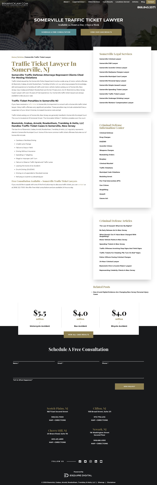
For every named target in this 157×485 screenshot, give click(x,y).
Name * (16, 363)
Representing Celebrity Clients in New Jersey (117, 270)
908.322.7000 (57, 417)
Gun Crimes (104, 185)
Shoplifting (103, 190)
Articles (135, 2)
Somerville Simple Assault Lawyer (112, 85)
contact (81, 184)
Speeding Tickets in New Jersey (112, 244)
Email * (60, 363)
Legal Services (79, 2)
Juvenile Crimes (105, 146)
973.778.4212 (99, 417)
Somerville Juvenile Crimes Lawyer (113, 68)
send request (129, 386)
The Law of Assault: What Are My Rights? (115, 226)
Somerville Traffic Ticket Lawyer (112, 94)
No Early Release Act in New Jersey (113, 230)
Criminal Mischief (106, 163)
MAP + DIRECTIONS (57, 420)
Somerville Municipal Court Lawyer (113, 76)
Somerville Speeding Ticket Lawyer (113, 89)
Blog (143, 2)
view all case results (78, 334)
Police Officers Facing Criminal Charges (115, 257)
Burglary (102, 159)
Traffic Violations (106, 168)
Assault (102, 194)
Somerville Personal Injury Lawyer (112, 81)
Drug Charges (104, 137)
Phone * (105, 363)
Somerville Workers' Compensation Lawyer (116, 103)
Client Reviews (94, 2)
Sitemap (101, 482)
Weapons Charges (106, 150)
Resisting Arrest (105, 176)
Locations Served (122, 2)
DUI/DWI (102, 141)
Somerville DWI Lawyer (108, 63)
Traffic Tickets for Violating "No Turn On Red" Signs (119, 253)
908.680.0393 (99, 440)
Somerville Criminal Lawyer (110, 59)
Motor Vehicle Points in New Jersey (113, 240)
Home (14, 57)
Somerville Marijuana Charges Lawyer (114, 72)
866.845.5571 (146, 7)
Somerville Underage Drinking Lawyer (114, 98)
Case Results (108, 2)
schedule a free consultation (56, 32)
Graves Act (103, 198)
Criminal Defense (106, 133)
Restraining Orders (106, 155)
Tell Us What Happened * (23, 380)
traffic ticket (32, 104)
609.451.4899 (57, 439)
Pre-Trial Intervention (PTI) (109, 181)
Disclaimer (111, 482)
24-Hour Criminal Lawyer (109, 261)
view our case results (101, 32)
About (67, 2)
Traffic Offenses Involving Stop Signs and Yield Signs (120, 248)
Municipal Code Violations (109, 172)
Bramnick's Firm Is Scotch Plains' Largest (115, 266)
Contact (151, 2)
